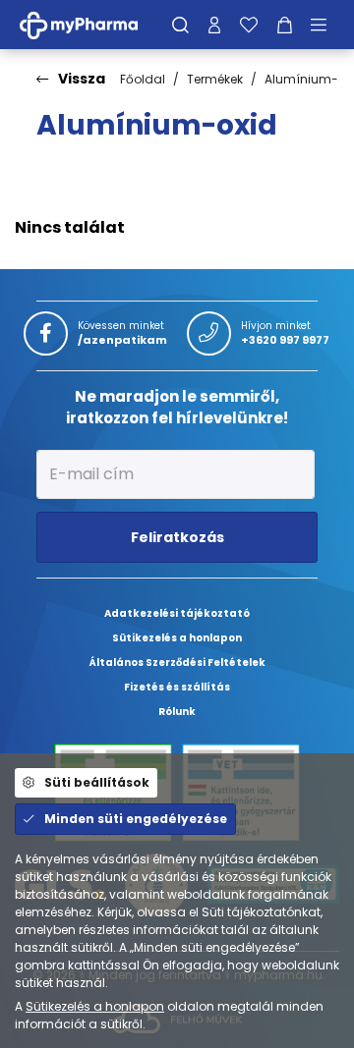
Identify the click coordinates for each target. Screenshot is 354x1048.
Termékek (215, 79)
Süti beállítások (96, 782)
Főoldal (142, 79)
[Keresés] (180, 24)
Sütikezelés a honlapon (95, 1006)
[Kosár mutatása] (284, 24)
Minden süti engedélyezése (135, 818)
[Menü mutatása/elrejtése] (325, 24)
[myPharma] (93, 24)
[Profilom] (214, 24)
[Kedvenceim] (249, 24)
